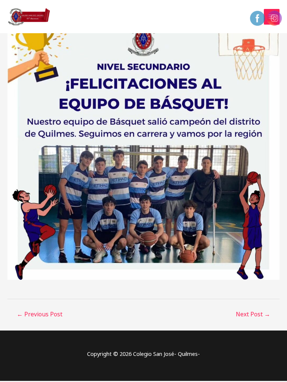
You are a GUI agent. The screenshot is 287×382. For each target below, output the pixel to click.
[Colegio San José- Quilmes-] (29, 17)
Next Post (253, 314)
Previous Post (39, 314)
